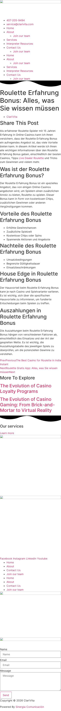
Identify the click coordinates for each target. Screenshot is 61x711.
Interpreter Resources (20, 43)
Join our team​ (21, 35)
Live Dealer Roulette (31, 158)
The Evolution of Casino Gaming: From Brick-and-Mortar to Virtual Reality (27, 404)
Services (12, 39)
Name (3, 649)
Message (5, 670)
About (10, 32)
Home (10, 28)
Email (3, 660)
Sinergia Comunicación (30, 706)
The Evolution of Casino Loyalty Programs (25, 388)
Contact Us (13, 47)
